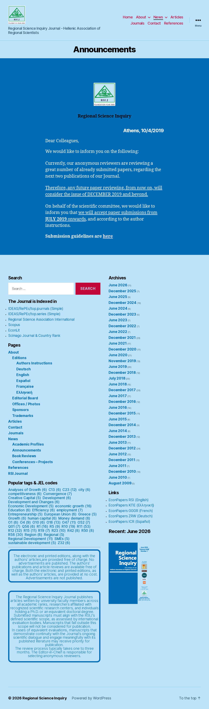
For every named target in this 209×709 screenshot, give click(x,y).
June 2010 (118, 477)
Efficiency (43, 510)
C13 (55, 490)
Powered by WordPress (91, 698)
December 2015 (122, 413)
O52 (84, 522)
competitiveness (25, 494)
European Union (60, 514)
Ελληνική (24, 392)
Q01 (14, 526)
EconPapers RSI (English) (128, 500)
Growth (17, 518)
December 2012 (122, 448)
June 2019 (118, 367)
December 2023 (122, 314)
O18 (54, 522)
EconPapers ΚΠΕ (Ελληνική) (131, 505)
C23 (69, 490)
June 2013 (118, 442)
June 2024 (118, 308)
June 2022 (118, 332)
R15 (30, 531)
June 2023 (118, 320)
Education (19, 510)
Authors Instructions (34, 363)
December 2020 (122, 349)
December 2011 (122, 460)
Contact (154, 23)
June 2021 (118, 343)
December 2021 (122, 338)
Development (57, 498)
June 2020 (118, 355)
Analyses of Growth (27, 490)
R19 (44, 531)
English (22, 375)
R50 (87, 531)
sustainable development (32, 543)
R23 (59, 531)
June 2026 (118, 285)
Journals (137, 23)
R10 (68, 526)
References (173, 23)
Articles (176, 17)
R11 (84, 526)
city (84, 490)
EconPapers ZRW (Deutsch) (130, 516)
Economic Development (30, 506)
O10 (38, 522)
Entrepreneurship (25, 514)
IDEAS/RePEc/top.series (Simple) (34, 314)
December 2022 (122, 326)
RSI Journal (18, 474)
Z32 (64, 543)
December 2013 (122, 437)
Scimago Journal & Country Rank (34, 336)
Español (23, 381)
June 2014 (118, 431)
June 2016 (118, 407)
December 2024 (122, 303)
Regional (54, 535)
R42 (73, 531)
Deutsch (23, 369)
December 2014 (122, 425)
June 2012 (118, 454)
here (108, 236)
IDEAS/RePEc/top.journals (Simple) (35, 309)
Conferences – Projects (32, 462)
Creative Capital (24, 498)
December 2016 (122, 402)
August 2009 (120, 483)
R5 (55, 526)
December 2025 (122, 291)
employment (70, 510)
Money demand (74, 518)
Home (128, 17)
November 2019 (122, 361)
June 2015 (118, 419)
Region (33, 535)
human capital (42, 518)
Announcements (26, 450)
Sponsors (20, 410)
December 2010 (122, 471)
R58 (15, 535)
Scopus (14, 325)
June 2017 (118, 396)
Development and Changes (34, 502)
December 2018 (122, 373)
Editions (19, 358)
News (158, 17)
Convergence (57, 494)
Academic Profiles (28, 444)
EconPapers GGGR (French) (131, 511)
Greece (87, 514)
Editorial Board (25, 398)
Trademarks (22, 416)
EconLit (14, 330)
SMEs (62, 539)
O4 (25, 522)
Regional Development (30, 539)
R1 (42, 526)
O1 (13, 522)
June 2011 (117, 466)
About (141, 17)
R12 (15, 531)
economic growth (73, 506)
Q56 (28, 526)
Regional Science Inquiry (44, 698)
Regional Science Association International (41, 319)
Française (25, 386)
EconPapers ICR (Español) (129, 522)
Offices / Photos (26, 404)
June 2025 (118, 297)
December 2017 (122, 390)
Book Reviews (24, 456)
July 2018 (117, 378)
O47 (69, 522)
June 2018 (118, 384)
